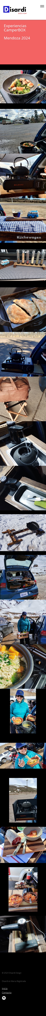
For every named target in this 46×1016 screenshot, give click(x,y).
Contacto (7, 992)
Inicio (5, 988)
